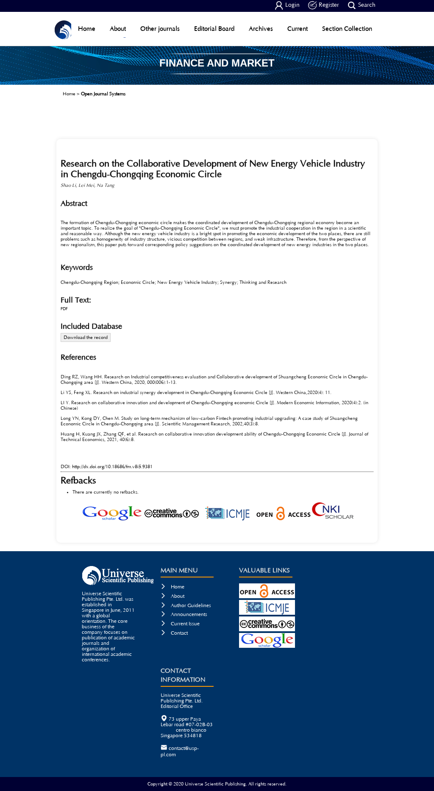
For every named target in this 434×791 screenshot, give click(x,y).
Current (297, 28)
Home (86, 28)
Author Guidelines (186, 605)
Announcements (184, 614)
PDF (64, 309)
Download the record (86, 337)
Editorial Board (214, 28)
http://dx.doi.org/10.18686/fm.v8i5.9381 (112, 466)
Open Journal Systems (103, 94)
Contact (174, 633)
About (118, 28)
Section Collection (347, 28)
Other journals (160, 28)
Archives (261, 28)
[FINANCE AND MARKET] (217, 81)
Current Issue (180, 624)
